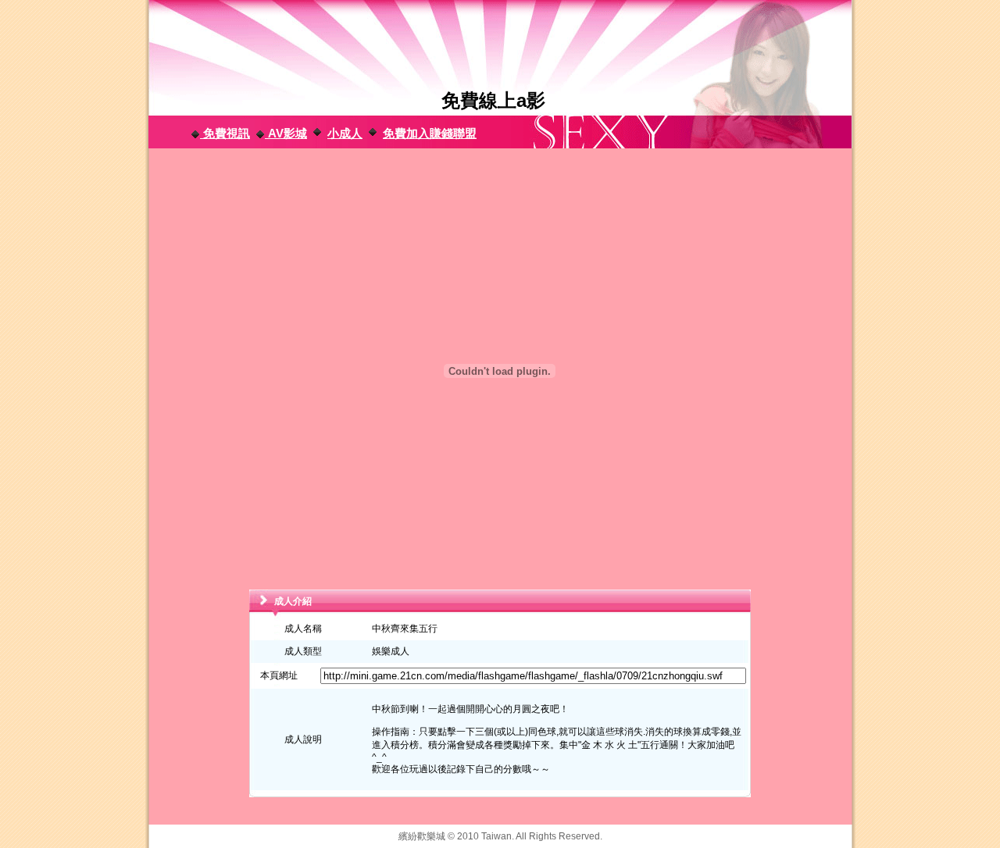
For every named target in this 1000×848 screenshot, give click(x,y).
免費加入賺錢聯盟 (430, 133)
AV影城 (286, 133)
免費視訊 (225, 133)
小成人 (344, 133)
